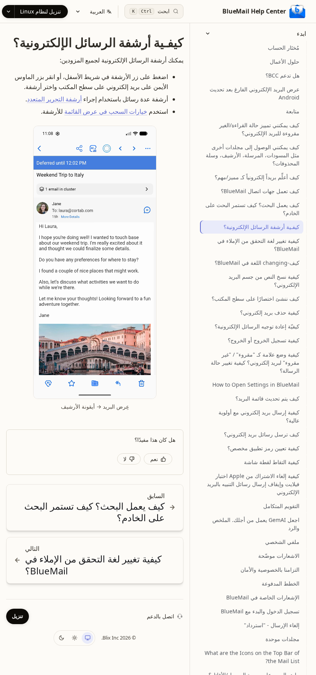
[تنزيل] (8, 11)
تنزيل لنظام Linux (40, 11)
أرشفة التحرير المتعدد (54, 99)
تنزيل (17, 616)
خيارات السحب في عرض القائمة (105, 111)
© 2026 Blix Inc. (118, 637)
